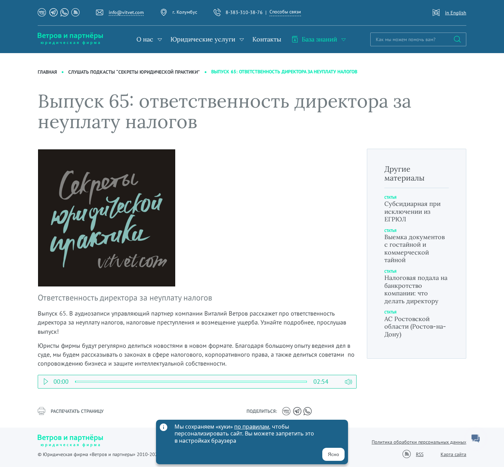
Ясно (333, 454)
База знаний (319, 39)
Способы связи (285, 12)
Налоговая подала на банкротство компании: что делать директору (415, 289)
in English (455, 13)
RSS (419, 454)
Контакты (266, 39)
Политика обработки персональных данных (419, 442)
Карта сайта (453, 454)
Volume (348, 379)
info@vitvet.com (126, 12)
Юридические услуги (202, 39)
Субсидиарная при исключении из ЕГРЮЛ (412, 211)
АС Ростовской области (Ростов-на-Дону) (415, 326)
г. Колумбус (184, 12)
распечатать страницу (77, 411)
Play (45, 379)
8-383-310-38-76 (244, 12)
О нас (144, 39)
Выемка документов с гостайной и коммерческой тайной (414, 248)
